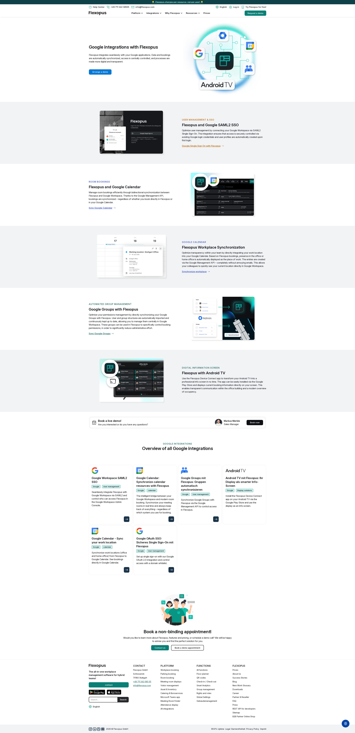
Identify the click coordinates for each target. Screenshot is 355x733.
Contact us (160, 648)
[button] (221, 7)
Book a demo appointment (187, 648)
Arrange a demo (100, 72)
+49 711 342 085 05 (142, 681)
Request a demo (255, 13)
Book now (255, 422)
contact (109, 685)
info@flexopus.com (142, 685)
